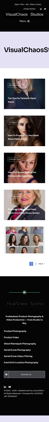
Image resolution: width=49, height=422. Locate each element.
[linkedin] (41, 9)
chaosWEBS (38, 390)
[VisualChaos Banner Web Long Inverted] (24, 12)
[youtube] (45, 9)
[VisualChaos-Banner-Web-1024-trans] (24, 301)
